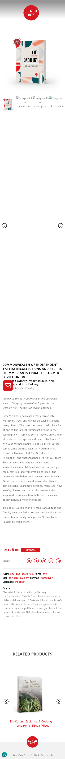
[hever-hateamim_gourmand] (32, 62)
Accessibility (5, 754)
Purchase (30, 550)
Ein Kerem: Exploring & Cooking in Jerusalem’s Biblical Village (32, 724)
